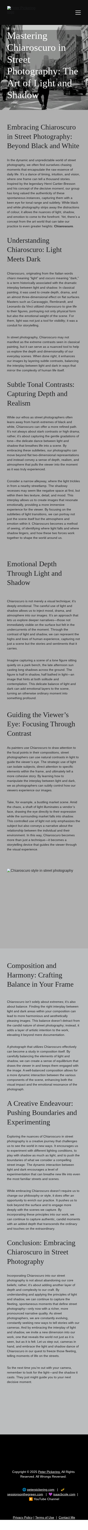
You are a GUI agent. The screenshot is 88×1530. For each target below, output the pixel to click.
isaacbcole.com (64, 1494)
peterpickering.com (40, 1489)
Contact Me (67, 1517)
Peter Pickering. (49, 1472)
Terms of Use (44, 1517)
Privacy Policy (22, 1517)
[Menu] (78, 13)
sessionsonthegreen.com (25, 1494)
